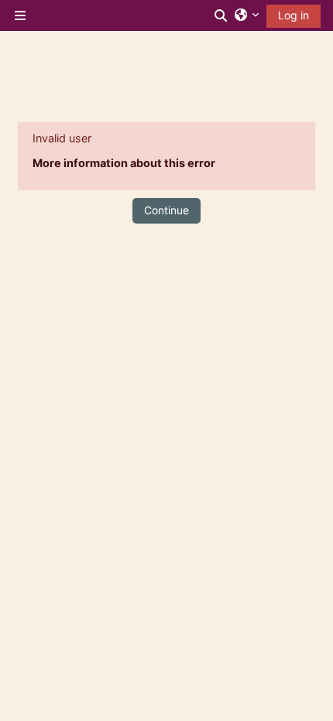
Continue (166, 210)
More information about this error (124, 162)
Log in (293, 15)
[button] (221, 15)
